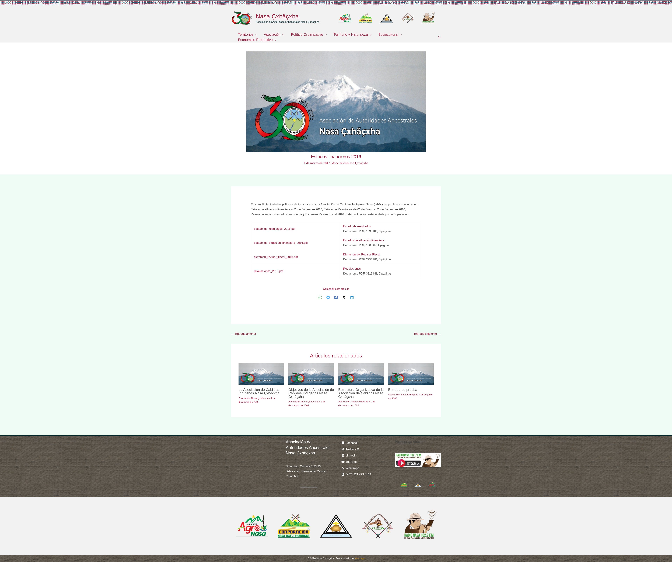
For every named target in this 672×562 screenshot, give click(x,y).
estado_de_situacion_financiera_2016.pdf (281, 242)
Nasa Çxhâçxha (277, 16)
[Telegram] (328, 297)
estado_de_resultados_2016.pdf (274, 228)
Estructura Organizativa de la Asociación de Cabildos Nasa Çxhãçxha (361, 393)
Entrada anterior (243, 333)
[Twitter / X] (344, 297)
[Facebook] (336, 297)
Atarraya (360, 558)
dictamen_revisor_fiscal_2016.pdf (276, 257)
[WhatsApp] (320, 297)
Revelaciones (352, 268)
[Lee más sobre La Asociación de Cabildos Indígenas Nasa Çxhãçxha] (261, 374)
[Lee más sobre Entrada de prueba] (411, 374)
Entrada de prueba (402, 390)
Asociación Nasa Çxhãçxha (350, 163)
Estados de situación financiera (363, 240)
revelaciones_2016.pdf (268, 271)
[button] (255, 34)
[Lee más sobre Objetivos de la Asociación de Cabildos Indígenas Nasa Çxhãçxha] (311, 374)
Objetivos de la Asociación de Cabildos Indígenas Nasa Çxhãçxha (311, 393)
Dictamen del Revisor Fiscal (361, 254)
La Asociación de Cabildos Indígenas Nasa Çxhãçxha (259, 391)
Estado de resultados (357, 226)
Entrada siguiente (427, 333)
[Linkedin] (352, 297)
